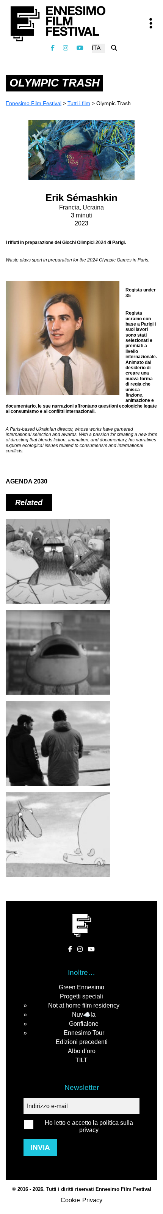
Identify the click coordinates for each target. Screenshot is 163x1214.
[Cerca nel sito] (114, 48)
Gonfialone (84, 1023)
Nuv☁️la (84, 1014)
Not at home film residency (83, 1005)
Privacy (92, 1200)
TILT (81, 1060)
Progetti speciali (81, 996)
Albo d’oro (82, 1051)
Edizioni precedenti (82, 1042)
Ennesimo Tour (84, 1033)
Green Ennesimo (81, 987)
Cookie (70, 1200)
